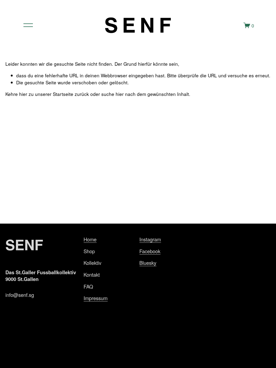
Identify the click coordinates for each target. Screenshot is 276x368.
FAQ (88, 286)
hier (23, 94)
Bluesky (147, 262)
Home (90, 239)
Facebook (149, 251)
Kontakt (92, 274)
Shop (89, 251)
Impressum (96, 297)
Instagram (150, 239)
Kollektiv (92, 262)
